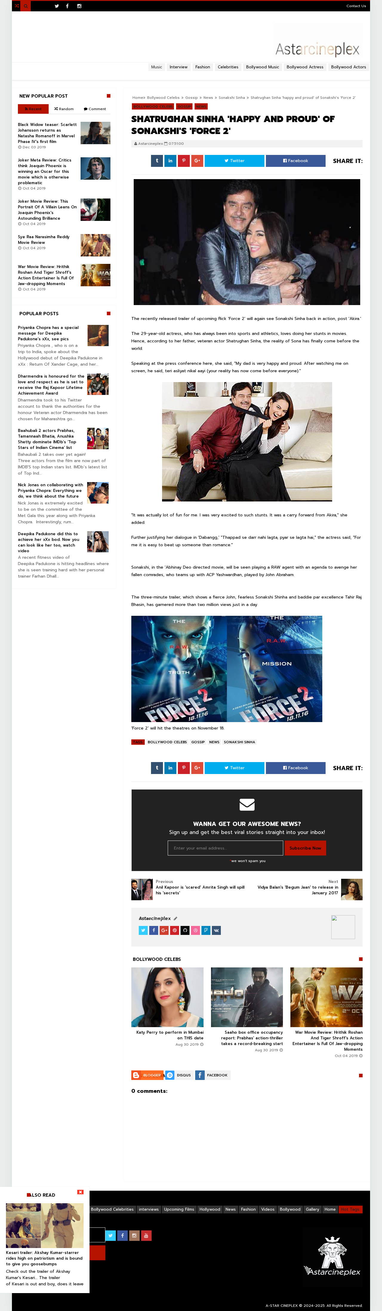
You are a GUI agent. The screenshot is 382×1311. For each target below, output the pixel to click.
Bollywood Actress (305, 67)
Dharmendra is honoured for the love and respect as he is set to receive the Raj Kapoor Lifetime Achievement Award (51, 384)
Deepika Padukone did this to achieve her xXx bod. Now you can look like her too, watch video (48, 542)
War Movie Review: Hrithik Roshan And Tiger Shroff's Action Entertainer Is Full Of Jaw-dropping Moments (327, 1041)
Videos (268, 1209)
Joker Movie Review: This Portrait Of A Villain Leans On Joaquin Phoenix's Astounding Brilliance (47, 210)
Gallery (312, 1209)
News (214, 742)
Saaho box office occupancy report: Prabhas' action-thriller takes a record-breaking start (252, 1038)
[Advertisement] (191, 73)
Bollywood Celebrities (112, 1209)
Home (330, 1209)
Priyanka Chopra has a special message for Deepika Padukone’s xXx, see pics (48, 333)
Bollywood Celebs (167, 742)
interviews (149, 1209)
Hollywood (210, 1209)
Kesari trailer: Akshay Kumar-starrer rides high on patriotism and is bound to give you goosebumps (44, 1258)
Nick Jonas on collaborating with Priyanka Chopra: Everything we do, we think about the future (50, 490)
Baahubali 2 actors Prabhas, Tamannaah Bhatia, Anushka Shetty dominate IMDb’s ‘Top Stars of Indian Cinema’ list (47, 439)
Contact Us (356, 6)
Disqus (184, 1075)
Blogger (152, 1075)
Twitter (236, 161)
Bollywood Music (262, 67)
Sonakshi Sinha (239, 742)
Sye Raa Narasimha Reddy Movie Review (44, 239)
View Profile (154, 918)
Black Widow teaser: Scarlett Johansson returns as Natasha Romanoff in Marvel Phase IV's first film (47, 133)
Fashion (248, 1209)
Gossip (198, 742)
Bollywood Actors (348, 67)
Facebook (297, 161)
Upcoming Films (179, 1209)
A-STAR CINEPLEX (282, 1305)
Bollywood (290, 1209)
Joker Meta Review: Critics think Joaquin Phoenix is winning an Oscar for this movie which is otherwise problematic (44, 171)
